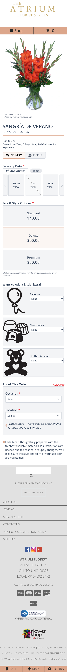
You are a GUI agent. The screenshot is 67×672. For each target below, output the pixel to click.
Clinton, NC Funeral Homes (17, 647)
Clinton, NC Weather (15, 653)
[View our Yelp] (39, 551)
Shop (19, 30)
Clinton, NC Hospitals (52, 647)
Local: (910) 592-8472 (33, 576)
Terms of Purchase (34, 658)
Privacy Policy (10, 658)
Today (36, 170)
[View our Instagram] (33, 551)
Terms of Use (57, 658)
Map (35, 669)
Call (12, 669)
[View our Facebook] (27, 551)
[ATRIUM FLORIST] (33, 21)
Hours (57, 669)
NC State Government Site (48, 653)
